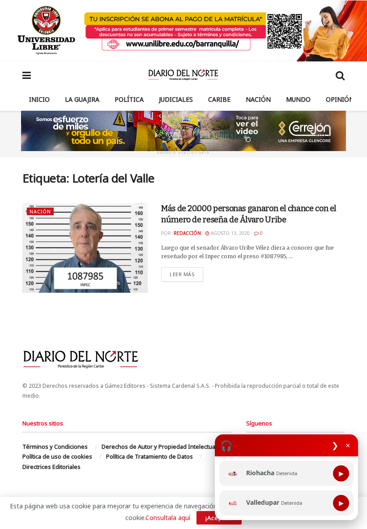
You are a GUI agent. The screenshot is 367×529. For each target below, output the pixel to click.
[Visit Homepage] (183, 75)
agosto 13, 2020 (229, 233)
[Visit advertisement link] (183, 30)
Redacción (187, 233)
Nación (258, 99)
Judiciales (176, 99)
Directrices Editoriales (51, 467)
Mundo (298, 99)
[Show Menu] (26, 74)
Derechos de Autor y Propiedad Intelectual (159, 446)
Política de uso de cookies (57, 456)
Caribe (219, 99)
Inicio (39, 99)
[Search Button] (340, 74)
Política (129, 99)
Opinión (340, 99)
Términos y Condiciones (55, 446)
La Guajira (82, 99)
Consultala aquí (167, 517)
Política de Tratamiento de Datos (149, 456)
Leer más (186, 274)
